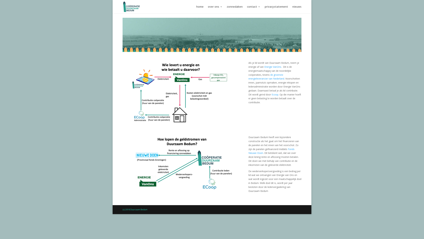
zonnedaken (235, 6)
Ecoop (275, 94)
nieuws (296, 6)
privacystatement (276, 6)
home (200, 6)
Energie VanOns (272, 66)
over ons (213, 6)
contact (252, 6)
